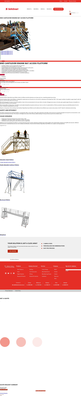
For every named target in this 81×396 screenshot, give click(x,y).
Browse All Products (21, 276)
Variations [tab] (4, 76)
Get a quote (2, 74)
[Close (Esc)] (0, 394)
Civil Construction (33, 271)
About (61, 1)
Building (31, 269)
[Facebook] (13, 273)
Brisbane (47, 282)
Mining (31, 274)
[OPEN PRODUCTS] (31, 9)
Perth (56, 282)
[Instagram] (11, 273)
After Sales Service (46, 271)
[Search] (70, 14)
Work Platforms (20, 269)
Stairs (18, 271)
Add (1, 86)
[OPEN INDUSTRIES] (38, 9)
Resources (56, 276)
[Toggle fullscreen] (2, 394)
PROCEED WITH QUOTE (40, 390)
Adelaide (65, 282)
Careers (55, 274)
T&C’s (55, 278)
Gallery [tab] (3, 61)
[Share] (1, 394)
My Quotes (2, 94)
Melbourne (38, 282)
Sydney (29, 282)
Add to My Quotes (3, 389)
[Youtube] (8, 273)
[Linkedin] (5, 273)
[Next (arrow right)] (1, 395)
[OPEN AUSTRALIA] (12, 1)
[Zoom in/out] (3, 394)
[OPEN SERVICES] (44, 9)
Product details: (3, 78)
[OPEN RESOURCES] (51, 9)
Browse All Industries (34, 276)
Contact (65, 1)
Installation (44, 276)
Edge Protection (20, 274)
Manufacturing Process (46, 274)
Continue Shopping (3, 393)
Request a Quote (72, 1)
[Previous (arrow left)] (0, 395)
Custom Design (45, 269)
